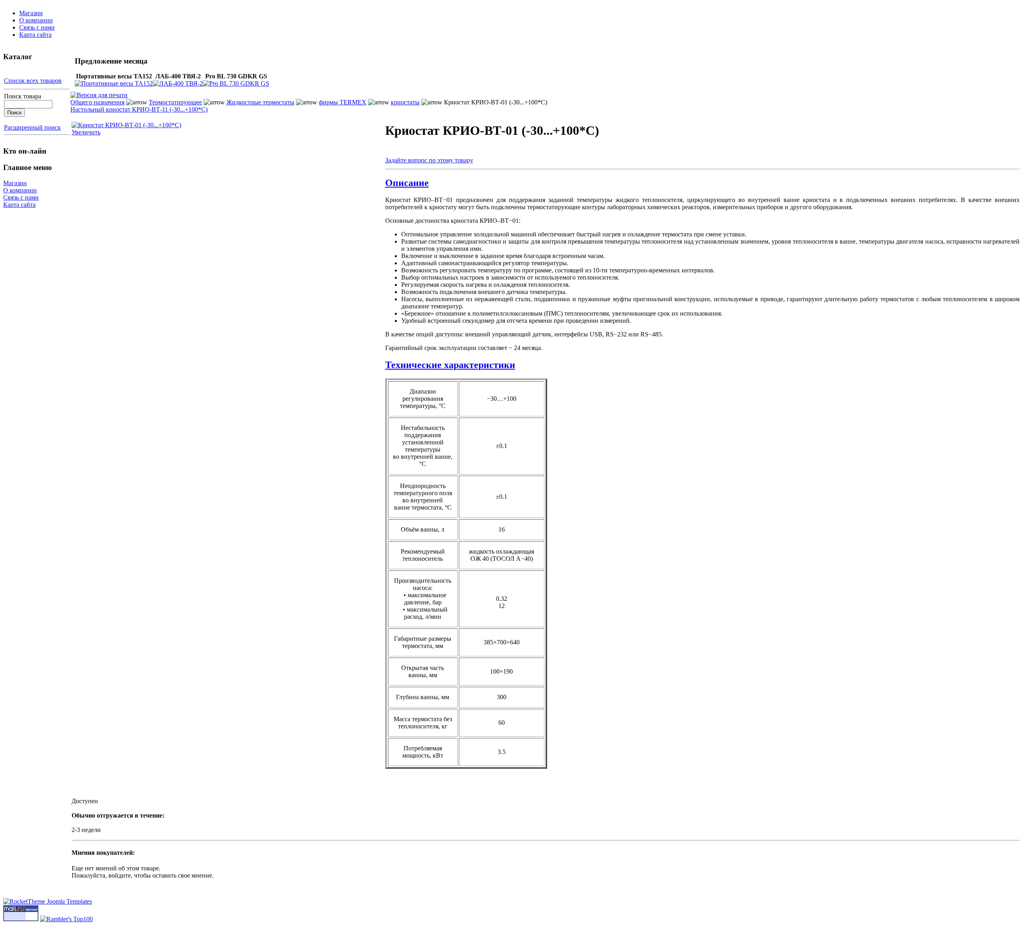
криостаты (405, 102)
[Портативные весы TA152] (114, 83)
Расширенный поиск (32, 127)
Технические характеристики (450, 365)
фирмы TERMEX (342, 102)
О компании (36, 20)
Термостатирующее (175, 102)
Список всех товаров (33, 80)
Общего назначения (97, 102)
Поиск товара (22, 96)
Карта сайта (35, 34)
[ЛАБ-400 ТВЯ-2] (178, 83)
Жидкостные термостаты (260, 102)
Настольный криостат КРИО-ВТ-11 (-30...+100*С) (139, 109)
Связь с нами (37, 27)
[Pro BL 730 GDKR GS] (236, 83)
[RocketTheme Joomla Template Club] (47, 901)
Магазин (31, 13)
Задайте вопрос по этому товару (429, 160)
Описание (407, 183)
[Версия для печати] (99, 93)
